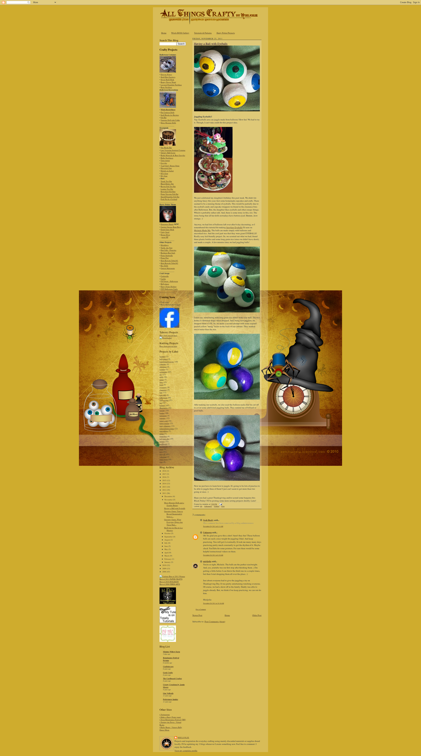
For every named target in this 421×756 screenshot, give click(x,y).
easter (162, 379)
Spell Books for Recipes (170, 115)
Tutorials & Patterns (203, 32)
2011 (164, 493)
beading (163, 356)
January (167, 562)
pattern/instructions (167, 428)
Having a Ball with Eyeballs (174, 508)
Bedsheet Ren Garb (168, 253)
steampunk (164, 446)
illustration (164, 408)
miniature (163, 415)
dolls (161, 377)
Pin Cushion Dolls (167, 112)
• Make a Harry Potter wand (170, 717)
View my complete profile (185, 750)
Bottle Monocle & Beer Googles (173, 155)
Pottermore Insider (170, 699)
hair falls (163, 395)
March (167, 555)
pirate (162, 433)
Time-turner (165, 160)
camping (163, 364)
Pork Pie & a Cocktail (169, 199)
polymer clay (165, 439)
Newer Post (197, 615)
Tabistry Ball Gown (168, 152)
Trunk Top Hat (166, 181)
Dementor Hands (167, 224)
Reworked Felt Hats (168, 191)
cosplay (162, 369)
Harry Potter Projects (226, 32)
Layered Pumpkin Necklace (171, 85)
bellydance (164, 359)
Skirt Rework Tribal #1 (169, 260)
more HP (164, 237)
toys (161, 452)
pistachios (163, 436)
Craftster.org (168, 666)
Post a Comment (201, 609)
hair (161, 392)
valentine (163, 457)
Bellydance (165, 284)
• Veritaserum (165, 714)
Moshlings (165, 245)
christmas (163, 367)
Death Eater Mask (167, 229)
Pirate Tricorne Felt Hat (169, 194)
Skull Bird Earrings (168, 77)
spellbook (163, 444)
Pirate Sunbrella (167, 255)
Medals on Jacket (167, 171)
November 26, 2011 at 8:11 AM (213, 526)
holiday (162, 405)
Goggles (164, 163)
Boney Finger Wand (168, 82)
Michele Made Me (202, 230)
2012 (164, 490)
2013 (164, 487)
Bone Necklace (166, 87)
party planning (165, 426)
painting (163, 418)
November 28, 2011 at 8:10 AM (213, 555)
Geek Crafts (168, 672)
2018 (164, 471)
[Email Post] (220, 504)
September (168, 536)
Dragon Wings (166, 74)
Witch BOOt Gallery (180, 32)
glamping (163, 390)
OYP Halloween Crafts (169, 289)
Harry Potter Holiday (169, 286)
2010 (164, 565)
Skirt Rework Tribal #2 (169, 263)
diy (161, 374)
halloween (163, 397)
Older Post (256, 615)
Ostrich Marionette (168, 268)
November (168, 499)
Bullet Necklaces (167, 158)
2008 (164, 571)
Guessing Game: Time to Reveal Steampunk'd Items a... (173, 514)
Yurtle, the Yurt (166, 247)
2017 (164, 474)
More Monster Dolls (168, 123)
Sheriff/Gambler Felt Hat (170, 196)
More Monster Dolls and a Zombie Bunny (174, 504)
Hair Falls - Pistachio (168, 250)
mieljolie (207, 561)
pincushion (164, 431)
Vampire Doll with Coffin (170, 120)
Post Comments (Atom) (215, 621)
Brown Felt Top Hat (168, 186)
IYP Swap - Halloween (169, 281)
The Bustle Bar (166, 147)
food (161, 384)
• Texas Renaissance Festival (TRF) (173, 719)
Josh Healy (208, 520)
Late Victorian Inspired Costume (173, 150)
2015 (164, 480)
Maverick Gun (166, 168)
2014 (164, 483)
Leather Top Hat (167, 189)
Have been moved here (168, 335)
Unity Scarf (165, 232)
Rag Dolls (164, 265)
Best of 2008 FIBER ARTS (170, 584)
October (167, 533)
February (168, 559)
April (166, 552)
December (168, 496)
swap (161, 449)
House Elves (165, 234)
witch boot (164, 459)
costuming (163, 372)
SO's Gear (164, 173)
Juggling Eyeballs (234, 227)
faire (161, 382)
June (166, 546)
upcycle (162, 454)
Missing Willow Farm (171, 651)
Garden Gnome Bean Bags (171, 227)
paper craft (164, 421)
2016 (164, 477)
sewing (162, 441)
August (167, 539)
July (166, 543)
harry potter (164, 400)
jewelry (162, 410)
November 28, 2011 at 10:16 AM (213, 603)
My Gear (164, 176)
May (166, 549)
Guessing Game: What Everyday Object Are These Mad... (173, 522)
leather (162, 413)
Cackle (163, 279)
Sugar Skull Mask (167, 79)
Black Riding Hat (167, 184)
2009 (164, 568)
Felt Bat (163, 117)
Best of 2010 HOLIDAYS (169, 581)
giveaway (163, 387)
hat (161, 403)
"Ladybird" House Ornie (170, 165)
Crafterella (165, 276)
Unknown (207, 532)
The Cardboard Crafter (172, 678)
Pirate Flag (165, 258)
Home (163, 32)
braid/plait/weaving (167, 361)
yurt (161, 462)
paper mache (164, 423)
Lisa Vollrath (168, 693)
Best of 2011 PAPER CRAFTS (171, 579)
